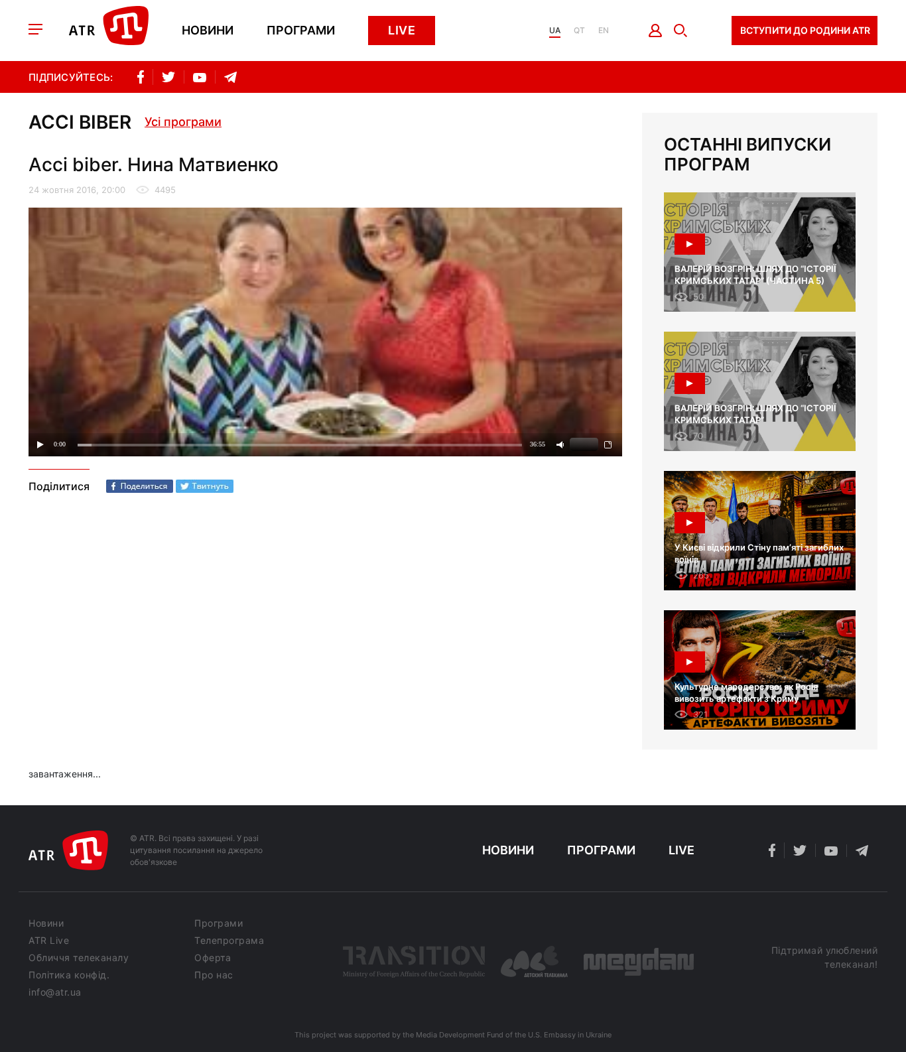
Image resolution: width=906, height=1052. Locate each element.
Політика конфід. (69, 975)
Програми (301, 30)
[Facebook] (139, 486)
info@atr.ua (55, 992)
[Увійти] (656, 30)
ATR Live (49, 940)
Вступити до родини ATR (805, 30)
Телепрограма (229, 940)
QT (579, 30)
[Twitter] (204, 486)
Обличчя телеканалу (79, 957)
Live (401, 30)
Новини (207, 30)
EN (603, 30)
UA (554, 30)
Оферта (212, 957)
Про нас (213, 975)
